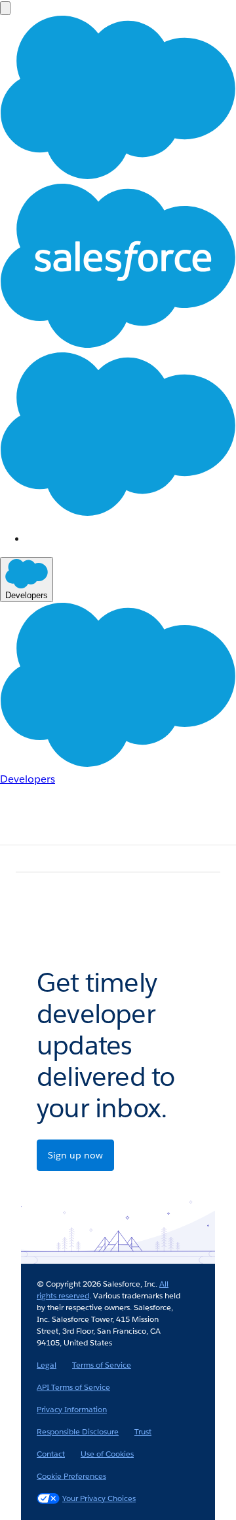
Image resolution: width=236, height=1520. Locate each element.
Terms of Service (101, 1364)
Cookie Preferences (71, 1475)
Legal (46, 1364)
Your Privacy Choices (99, 1498)
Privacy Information (72, 1409)
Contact (51, 1453)
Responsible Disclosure (78, 1431)
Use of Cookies (107, 1453)
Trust (142, 1431)
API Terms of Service (73, 1387)
